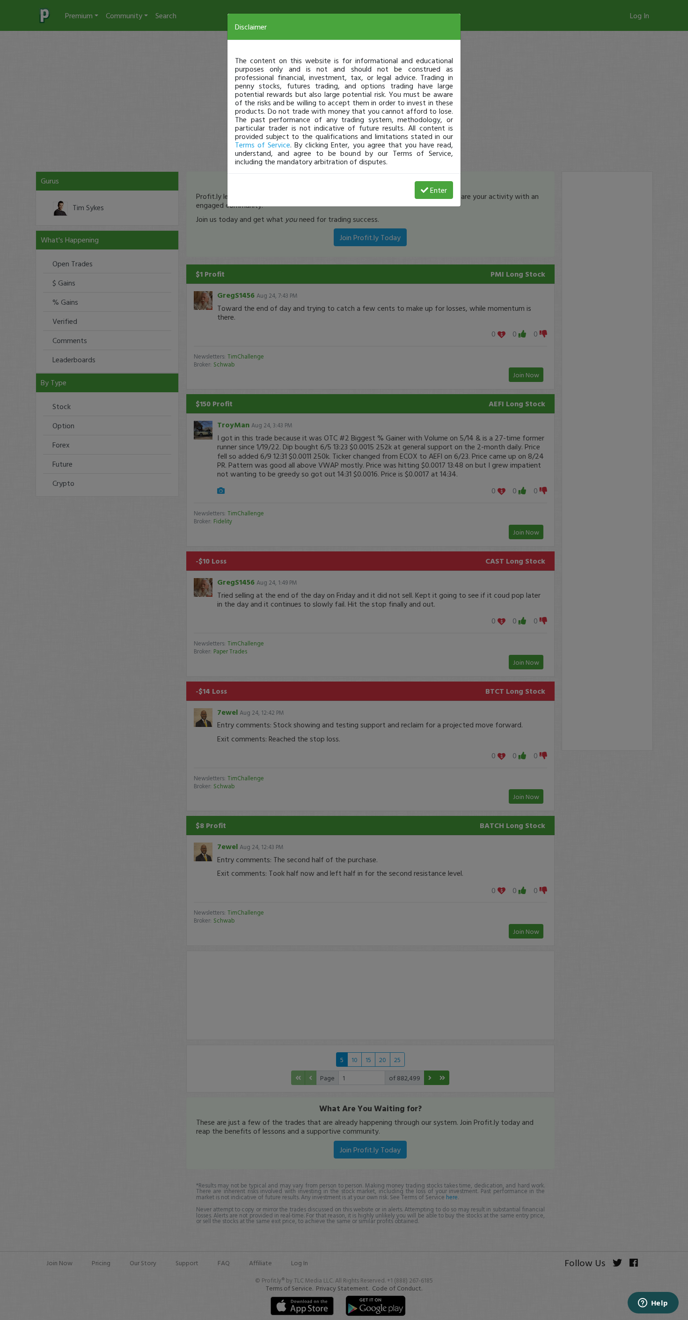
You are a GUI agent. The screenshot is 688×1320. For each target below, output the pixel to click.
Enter (438, 190)
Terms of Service (262, 144)
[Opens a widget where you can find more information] (653, 1303)
